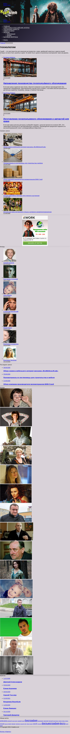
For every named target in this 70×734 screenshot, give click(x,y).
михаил (13, 724)
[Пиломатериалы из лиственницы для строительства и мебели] (12, 161)
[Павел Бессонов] (16, 445)
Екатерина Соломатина (10, 344)
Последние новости (11, 29)
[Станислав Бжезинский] (9, 310)
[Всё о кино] (8, 17)
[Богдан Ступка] (16, 559)
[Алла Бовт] (16, 502)
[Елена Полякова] (16, 578)
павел (31, 723)
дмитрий (46, 721)
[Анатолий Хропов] (16, 674)
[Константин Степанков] (9, 277)
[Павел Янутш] (16, 540)
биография (31, 720)
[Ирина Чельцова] (16, 464)
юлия (67, 723)
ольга (28, 724)
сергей (35, 724)
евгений (51, 721)
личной (2, 724)
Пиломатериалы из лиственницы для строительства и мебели (23, 163)
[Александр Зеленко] (16, 655)
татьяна (39, 724)
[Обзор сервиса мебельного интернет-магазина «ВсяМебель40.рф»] (12, 145)
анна (23, 721)
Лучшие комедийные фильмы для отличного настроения (21, 195)
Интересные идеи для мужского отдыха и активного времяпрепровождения (27, 212)
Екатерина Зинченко (9, 360)
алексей (9, 721)
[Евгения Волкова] (16, 426)
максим (6, 723)
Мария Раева (7, 328)
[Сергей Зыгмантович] (16, 521)
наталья (18, 724)
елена (60, 721)
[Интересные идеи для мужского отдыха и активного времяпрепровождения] (12, 210)
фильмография (50, 723)
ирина (66, 721)
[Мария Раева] (9, 326)
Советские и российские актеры (16, 27)
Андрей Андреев (8, 263)
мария (9, 724)
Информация (11, 34)
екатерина (55, 721)
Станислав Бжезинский (10, 311)
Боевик (9, 35)
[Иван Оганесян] (16, 617)
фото (62, 723)
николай (22, 723)
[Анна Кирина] (9, 293)
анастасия (14, 721)
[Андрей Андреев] (9, 261)
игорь (63, 721)
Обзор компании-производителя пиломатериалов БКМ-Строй (22, 179)
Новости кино (8, 31)
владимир (40, 721)
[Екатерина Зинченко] (9, 358)
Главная (2, 43)
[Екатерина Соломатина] (9, 342)
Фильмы (6, 32)
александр (3, 721)
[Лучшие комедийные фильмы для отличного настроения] (12, 194)
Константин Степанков (10, 279)
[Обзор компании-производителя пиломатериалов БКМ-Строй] (12, 178)
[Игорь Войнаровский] (16, 636)
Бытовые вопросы (10, 37)
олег (25, 724)
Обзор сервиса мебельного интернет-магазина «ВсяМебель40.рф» (24, 147)
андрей (20, 721)
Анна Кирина (7, 295)
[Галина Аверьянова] (16, 406)
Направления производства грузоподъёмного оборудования (34, 83)
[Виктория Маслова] (16, 483)
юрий (1, 725)
